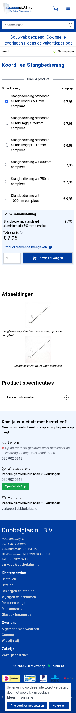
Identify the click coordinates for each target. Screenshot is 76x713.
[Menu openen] (68, 8)
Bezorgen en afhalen (18, 591)
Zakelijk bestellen (15, 655)
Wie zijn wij (10, 641)
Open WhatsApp (15, 486)
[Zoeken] (70, 25)
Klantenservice (14, 573)
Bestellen (9, 579)
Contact (8, 635)
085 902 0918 (12, 458)
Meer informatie (20, 697)
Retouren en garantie (18, 603)
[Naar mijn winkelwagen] (56, 8)
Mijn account (12, 609)
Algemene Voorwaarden (20, 629)
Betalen (7, 585)
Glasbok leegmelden (17, 615)
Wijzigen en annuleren (19, 597)
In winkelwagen (50, 258)
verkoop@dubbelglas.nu (19, 509)
